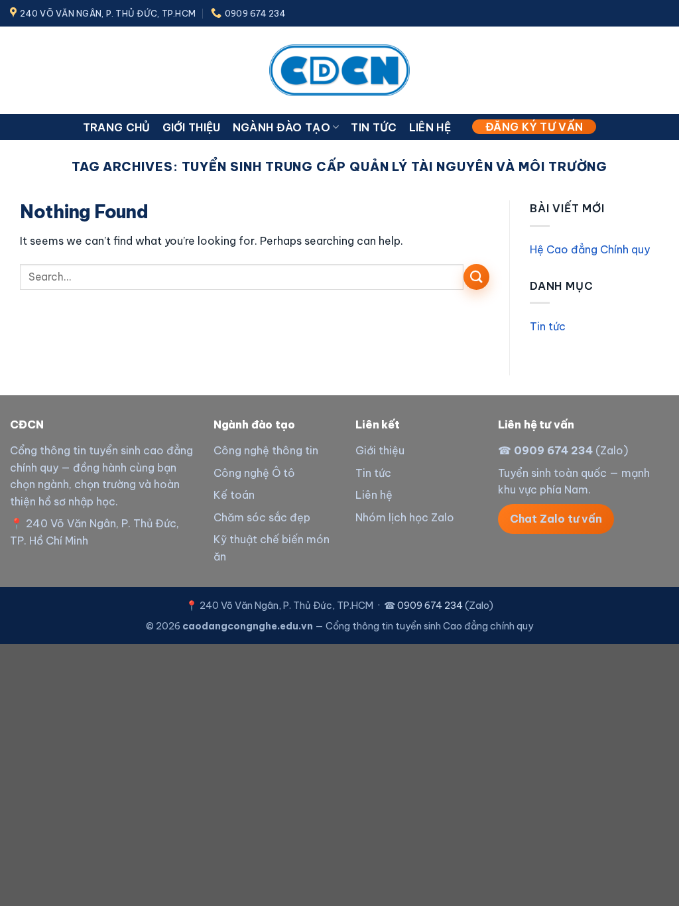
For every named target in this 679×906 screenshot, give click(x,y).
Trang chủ (117, 127)
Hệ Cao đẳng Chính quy (590, 249)
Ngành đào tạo (281, 127)
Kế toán (234, 494)
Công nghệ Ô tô (254, 473)
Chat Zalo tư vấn (556, 518)
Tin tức (374, 127)
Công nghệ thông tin (266, 450)
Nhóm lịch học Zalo (404, 517)
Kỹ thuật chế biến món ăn (272, 548)
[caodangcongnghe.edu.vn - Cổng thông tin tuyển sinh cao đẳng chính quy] (339, 70)
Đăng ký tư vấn (534, 126)
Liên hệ (430, 127)
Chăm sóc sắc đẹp (262, 517)
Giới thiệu (191, 127)
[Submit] (476, 277)
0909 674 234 (553, 450)
